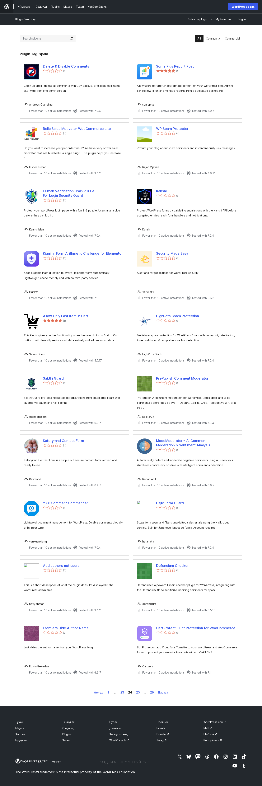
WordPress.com (215, 722)
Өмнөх (98, 692)
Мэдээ (19, 728)
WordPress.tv (119, 740)
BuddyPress (213, 740)
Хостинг (20, 734)
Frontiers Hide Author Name (66, 628)
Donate (163, 734)
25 (138, 692)
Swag (162, 740)
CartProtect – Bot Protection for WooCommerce (195, 628)
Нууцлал (21, 740)
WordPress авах (243, 6)
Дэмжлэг (115, 728)
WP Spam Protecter (172, 129)
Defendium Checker (172, 566)
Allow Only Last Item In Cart (65, 316)
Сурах (113, 722)
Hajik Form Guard (170, 503)
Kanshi (161, 191)
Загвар (66, 740)
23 (122, 692)
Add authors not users (61, 566)
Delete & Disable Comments (66, 66)
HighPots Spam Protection (177, 316)
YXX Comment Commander (65, 503)
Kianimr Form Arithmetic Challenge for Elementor (83, 253)
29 (152, 692)
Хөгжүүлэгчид (118, 734)
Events (161, 728)
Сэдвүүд (67, 728)
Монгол (56, 761)
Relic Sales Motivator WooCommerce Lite (77, 129)
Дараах (163, 692)
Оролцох (163, 722)
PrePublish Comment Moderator (182, 378)
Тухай (19, 722)
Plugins (66, 734)
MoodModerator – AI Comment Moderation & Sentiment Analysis (183, 443)
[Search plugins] (72, 38)
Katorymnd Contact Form (63, 441)
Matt (208, 728)
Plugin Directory (25, 19)
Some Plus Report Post (175, 66)
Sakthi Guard (53, 378)
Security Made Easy (172, 253)
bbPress (210, 734)
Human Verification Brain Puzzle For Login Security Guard (68, 193)
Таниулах (68, 722)
